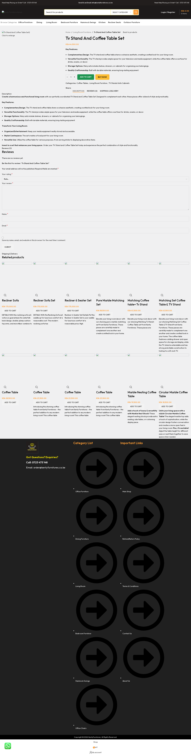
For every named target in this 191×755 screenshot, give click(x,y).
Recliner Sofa (10, 300)
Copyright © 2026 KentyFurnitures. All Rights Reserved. (95, 737)
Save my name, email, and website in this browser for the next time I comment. (34, 240)
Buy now (102, 77)
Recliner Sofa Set (44, 300)
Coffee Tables (82, 83)
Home (68, 32)
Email (5, 225)
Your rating (7, 174)
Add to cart (85, 77)
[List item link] (95, 589)
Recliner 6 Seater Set (78, 300)
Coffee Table (10, 392)
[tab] (78, 91)
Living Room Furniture (82, 32)
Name (5, 214)
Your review (7, 183)
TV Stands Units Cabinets (119, 83)
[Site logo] (12, 12)
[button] (10, 311)
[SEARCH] (135, 12)
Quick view (5, 295)
